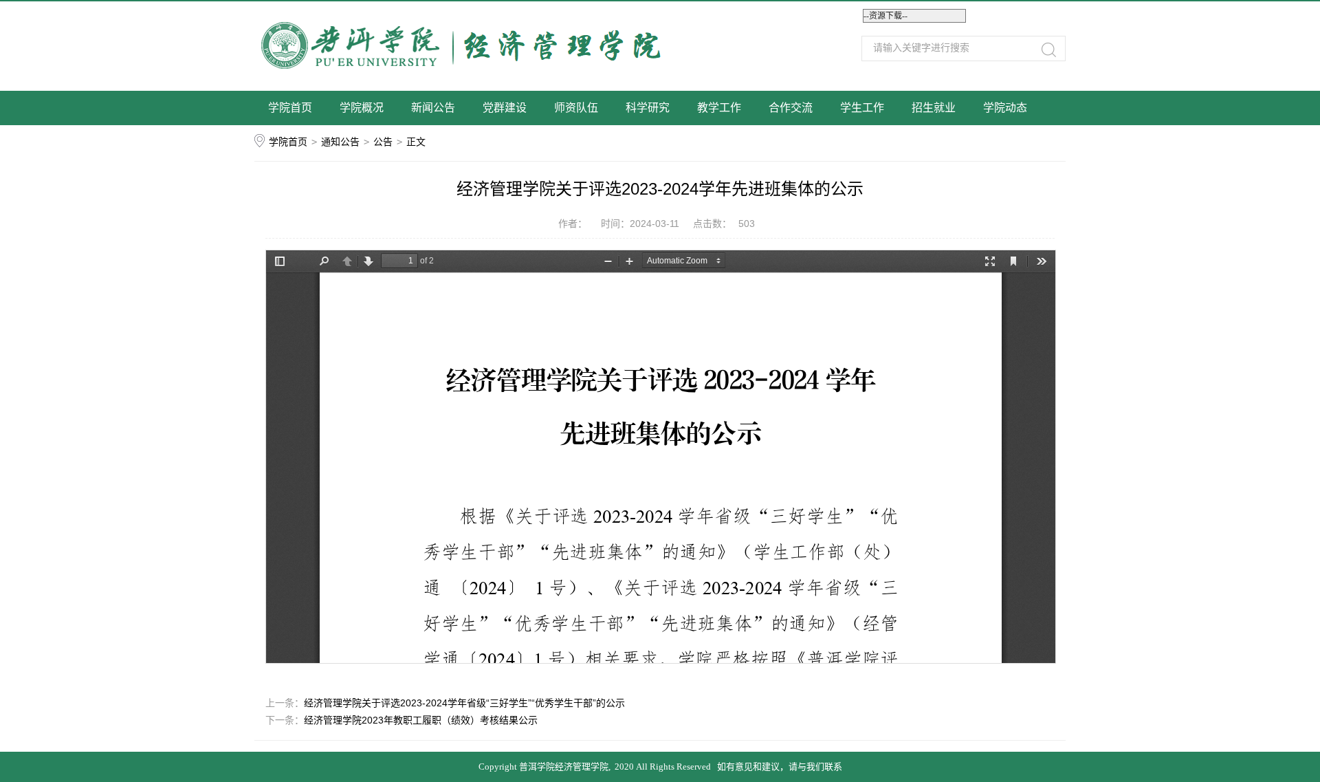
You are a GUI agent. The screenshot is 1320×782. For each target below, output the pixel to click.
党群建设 (505, 107)
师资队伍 (576, 107)
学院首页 (290, 107)
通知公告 (340, 141)
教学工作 (719, 107)
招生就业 (934, 107)
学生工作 (862, 107)
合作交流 (791, 107)
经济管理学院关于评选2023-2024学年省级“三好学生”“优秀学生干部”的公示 (464, 702)
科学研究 (648, 107)
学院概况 (362, 107)
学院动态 (1005, 107)
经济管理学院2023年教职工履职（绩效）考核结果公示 (421, 720)
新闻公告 (433, 107)
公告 (383, 141)
